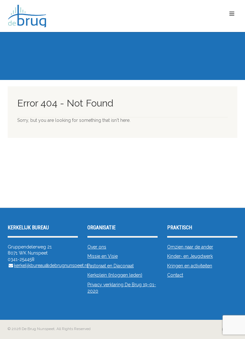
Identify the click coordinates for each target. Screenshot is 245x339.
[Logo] (87, 17)
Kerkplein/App (222, 25)
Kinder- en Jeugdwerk (190, 256)
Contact (175, 275)
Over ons (96, 246)
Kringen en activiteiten (189, 265)
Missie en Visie (102, 256)
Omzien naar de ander (190, 246)
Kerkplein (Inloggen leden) (114, 275)
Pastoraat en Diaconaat (110, 265)
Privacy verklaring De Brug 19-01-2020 (121, 288)
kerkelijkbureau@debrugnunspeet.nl (51, 265)
